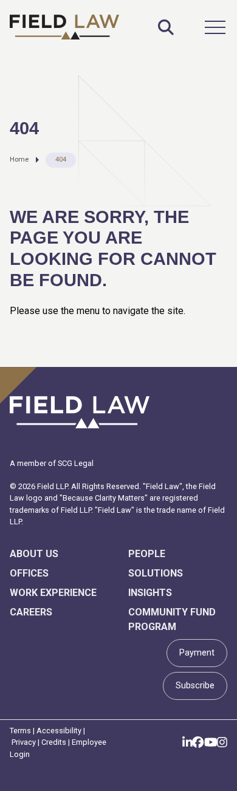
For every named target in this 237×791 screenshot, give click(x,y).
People (146, 554)
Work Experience (53, 592)
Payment (197, 653)
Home (19, 159)
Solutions (155, 573)
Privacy (24, 742)
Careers (31, 612)
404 (60, 159)
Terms (20, 730)
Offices (29, 573)
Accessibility (58, 730)
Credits (53, 742)
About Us (34, 554)
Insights (150, 592)
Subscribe (195, 685)
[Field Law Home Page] (64, 27)
